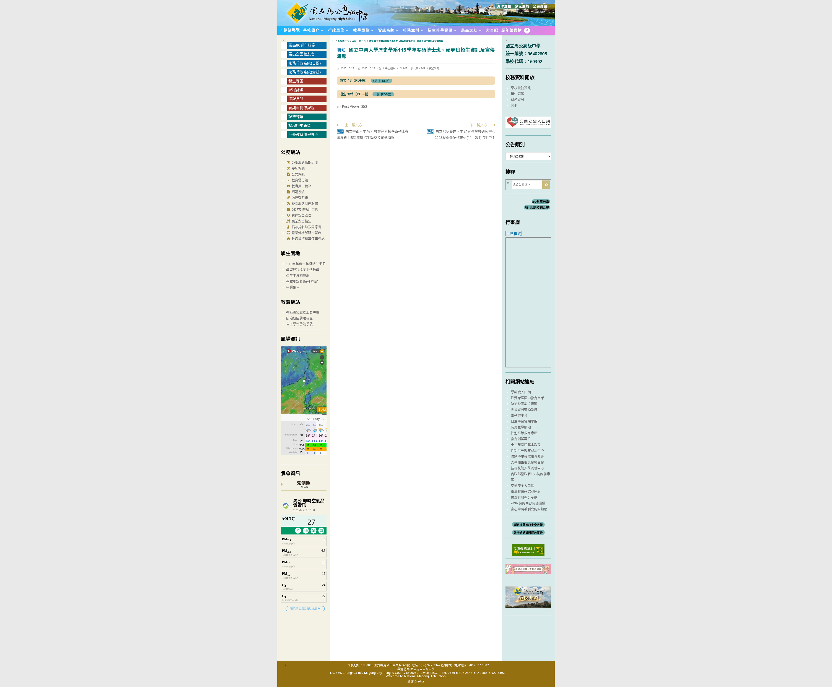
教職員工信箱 (301, 186)
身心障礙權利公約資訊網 (529, 509)
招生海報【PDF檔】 (355, 94)
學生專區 (517, 93)
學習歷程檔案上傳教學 (302, 269)
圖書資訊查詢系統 (524, 409)
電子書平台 (519, 415)
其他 (514, 105)
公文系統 (298, 174)
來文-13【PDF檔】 (354, 80)
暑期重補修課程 (301, 107)
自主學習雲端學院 (299, 324)
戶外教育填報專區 (303, 134)
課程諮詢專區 (299, 125)
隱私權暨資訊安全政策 (528, 525)
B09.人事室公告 (430, 68)
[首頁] (333, 40)
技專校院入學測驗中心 (527, 468)
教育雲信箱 (299, 180)
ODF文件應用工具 (304, 209)
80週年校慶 (540, 201)
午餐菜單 (292, 287)
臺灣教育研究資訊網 (526, 491)
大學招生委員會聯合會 (527, 462)
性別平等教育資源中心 (527, 450)
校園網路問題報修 (304, 203)
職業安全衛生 (301, 221)
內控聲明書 (299, 197)
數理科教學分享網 (524, 497)
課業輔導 (295, 116)
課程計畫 (295, 89)
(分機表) (446, 665)
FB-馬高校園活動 (537, 207)
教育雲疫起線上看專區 (302, 312)
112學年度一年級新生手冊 (305, 263)
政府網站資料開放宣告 (528, 532)
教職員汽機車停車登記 (308, 238)
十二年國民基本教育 (526, 444)
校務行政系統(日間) (304, 63)
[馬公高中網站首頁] (327, 12)
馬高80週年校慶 (301, 45)
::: (282, 28)
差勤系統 (298, 168)
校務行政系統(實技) (304, 72)
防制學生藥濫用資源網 (527, 456)
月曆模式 (513, 233)
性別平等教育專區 (524, 433)
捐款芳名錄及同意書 (306, 227)
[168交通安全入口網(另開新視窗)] (528, 124)
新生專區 (295, 80)
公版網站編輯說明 (304, 162)
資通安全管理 (301, 215)
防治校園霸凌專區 (299, 318)
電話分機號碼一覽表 (306, 233)
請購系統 (298, 192)
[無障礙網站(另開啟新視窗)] (528, 549)
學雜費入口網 (521, 392)
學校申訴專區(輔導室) (302, 281)
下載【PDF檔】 (381, 81)
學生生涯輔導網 (297, 275)
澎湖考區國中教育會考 (527, 398)
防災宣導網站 (521, 427)
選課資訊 (295, 98)
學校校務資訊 (521, 88)
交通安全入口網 (522, 485)
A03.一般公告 (410, 68)
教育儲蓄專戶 (521, 439)
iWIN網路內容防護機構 (528, 503)
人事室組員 (388, 68)
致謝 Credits (416, 681)
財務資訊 (517, 99)
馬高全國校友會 (301, 54)
